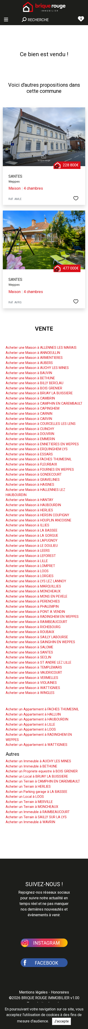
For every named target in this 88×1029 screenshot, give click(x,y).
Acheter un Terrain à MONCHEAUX (32, 807)
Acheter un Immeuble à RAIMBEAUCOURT (38, 812)
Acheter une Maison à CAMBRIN (30, 398)
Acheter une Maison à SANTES (29, 652)
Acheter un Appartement (31, 702)
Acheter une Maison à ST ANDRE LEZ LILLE (38, 663)
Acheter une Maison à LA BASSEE (31, 530)
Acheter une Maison (26, 340)
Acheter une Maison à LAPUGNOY (31, 541)
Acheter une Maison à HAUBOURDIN (33, 505)
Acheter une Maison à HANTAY (29, 500)
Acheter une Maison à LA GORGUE (32, 536)
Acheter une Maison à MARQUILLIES (33, 586)
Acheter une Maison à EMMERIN (30, 439)
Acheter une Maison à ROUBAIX (30, 632)
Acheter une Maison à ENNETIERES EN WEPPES (42, 444)
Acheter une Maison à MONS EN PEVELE (36, 597)
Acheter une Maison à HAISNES (30, 485)
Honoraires (60, 992)
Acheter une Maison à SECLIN (28, 657)
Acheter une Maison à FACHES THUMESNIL (39, 459)
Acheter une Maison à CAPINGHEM (32, 409)
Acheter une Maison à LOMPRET (30, 566)
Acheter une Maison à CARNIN (29, 414)
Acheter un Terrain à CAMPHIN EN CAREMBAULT (43, 781)
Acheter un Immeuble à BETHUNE (31, 766)
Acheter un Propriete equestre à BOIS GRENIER (42, 771)
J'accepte (61, 1021)
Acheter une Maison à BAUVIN (29, 373)
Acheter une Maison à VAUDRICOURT (34, 673)
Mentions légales (33, 992)
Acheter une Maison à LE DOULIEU (32, 546)
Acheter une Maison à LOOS (27, 571)
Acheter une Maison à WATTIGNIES (33, 688)
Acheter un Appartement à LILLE (30, 725)
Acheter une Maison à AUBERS (29, 363)
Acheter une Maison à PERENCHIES (33, 601)
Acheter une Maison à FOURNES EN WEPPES (40, 470)
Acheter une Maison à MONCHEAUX (33, 591)
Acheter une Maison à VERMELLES (32, 678)
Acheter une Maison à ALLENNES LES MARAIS (41, 348)
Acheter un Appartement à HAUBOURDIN (37, 719)
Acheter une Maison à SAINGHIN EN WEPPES (40, 642)
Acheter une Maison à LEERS (28, 551)
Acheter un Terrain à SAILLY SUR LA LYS (36, 817)
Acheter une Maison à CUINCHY (30, 429)
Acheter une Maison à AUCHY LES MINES (37, 368)
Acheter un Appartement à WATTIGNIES (36, 745)
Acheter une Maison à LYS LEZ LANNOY (36, 581)
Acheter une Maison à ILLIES (27, 525)
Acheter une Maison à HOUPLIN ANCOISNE (38, 520)
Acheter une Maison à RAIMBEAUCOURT (36, 622)
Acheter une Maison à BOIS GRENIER (34, 388)
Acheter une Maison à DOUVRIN (30, 434)
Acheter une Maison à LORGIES (30, 576)
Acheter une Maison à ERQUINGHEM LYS (37, 449)
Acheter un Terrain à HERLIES (28, 787)
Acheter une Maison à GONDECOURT (34, 475)
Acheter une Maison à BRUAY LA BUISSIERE (39, 393)
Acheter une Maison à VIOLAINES (31, 683)
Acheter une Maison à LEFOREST (31, 556)
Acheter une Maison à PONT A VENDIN (35, 612)
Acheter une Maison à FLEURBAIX (31, 464)
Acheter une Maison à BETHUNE (30, 378)
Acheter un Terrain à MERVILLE (29, 802)
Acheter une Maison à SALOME (29, 647)
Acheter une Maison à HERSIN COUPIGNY (37, 515)
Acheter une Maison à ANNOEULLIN (33, 353)
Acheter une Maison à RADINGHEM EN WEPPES (42, 617)
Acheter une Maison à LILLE (27, 561)
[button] (44, 942)
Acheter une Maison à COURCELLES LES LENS (41, 424)
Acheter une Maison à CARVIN (29, 419)
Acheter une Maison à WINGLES (30, 693)
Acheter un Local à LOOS (25, 797)
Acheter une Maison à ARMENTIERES (34, 358)
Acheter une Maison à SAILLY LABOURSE (37, 637)
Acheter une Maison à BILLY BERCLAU (34, 383)
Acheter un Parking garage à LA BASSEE (36, 792)
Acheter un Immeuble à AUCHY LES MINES (38, 761)
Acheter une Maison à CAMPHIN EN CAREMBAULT (44, 404)
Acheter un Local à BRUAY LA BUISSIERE (37, 777)
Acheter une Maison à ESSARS (29, 454)
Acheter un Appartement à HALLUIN (33, 714)
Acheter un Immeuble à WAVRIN (30, 822)
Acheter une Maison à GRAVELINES (33, 480)
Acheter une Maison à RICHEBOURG (33, 627)
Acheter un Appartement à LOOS (31, 730)
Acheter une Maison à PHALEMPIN (32, 607)
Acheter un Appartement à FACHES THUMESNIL (42, 709)
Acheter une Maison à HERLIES (29, 510)
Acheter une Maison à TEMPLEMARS (34, 667)
